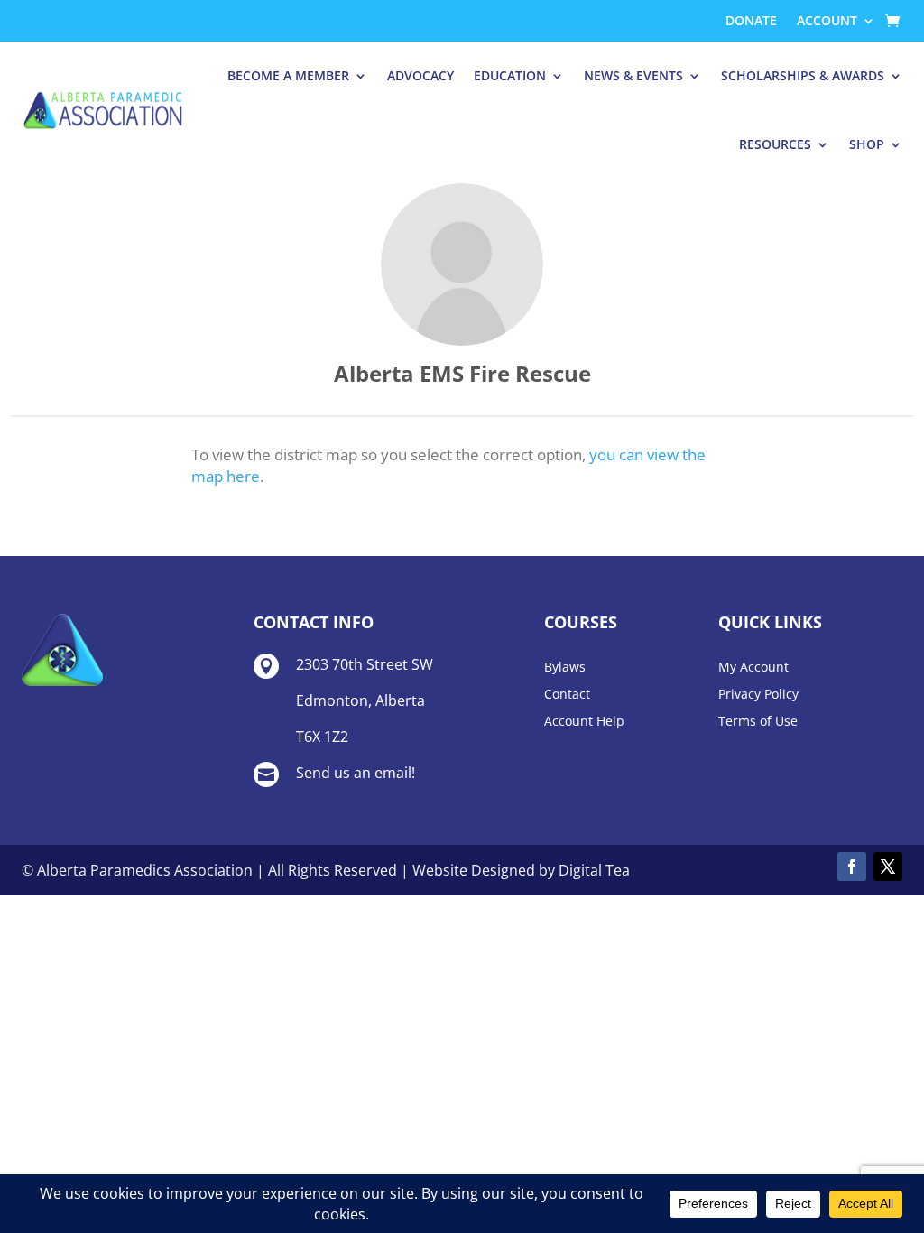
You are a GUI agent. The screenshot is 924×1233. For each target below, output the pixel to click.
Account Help (584, 722)
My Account (753, 668)
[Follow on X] (887, 866)
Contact (567, 695)
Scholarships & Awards (802, 75)
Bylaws (565, 668)
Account (827, 21)
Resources (775, 144)
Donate (751, 21)
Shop (866, 144)
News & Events (633, 75)
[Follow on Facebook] (851, 866)
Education (510, 75)
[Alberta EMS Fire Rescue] (462, 264)
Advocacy (420, 75)
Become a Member (288, 75)
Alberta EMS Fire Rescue (462, 373)
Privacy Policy (758, 695)
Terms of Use (758, 722)
